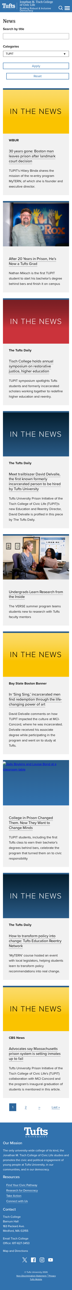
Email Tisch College (15, 1238)
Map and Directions (15, 1251)
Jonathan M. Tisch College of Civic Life (36, 3)
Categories (11, 46)
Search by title (13, 29)
